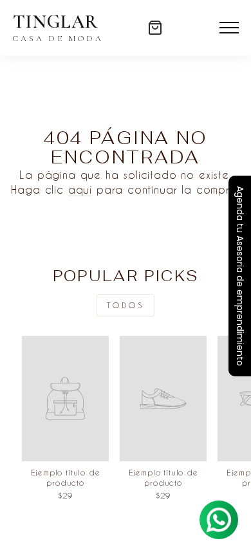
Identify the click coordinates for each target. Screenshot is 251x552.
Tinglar (58, 28)
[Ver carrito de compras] (155, 27)
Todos (125, 304)
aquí (80, 189)
